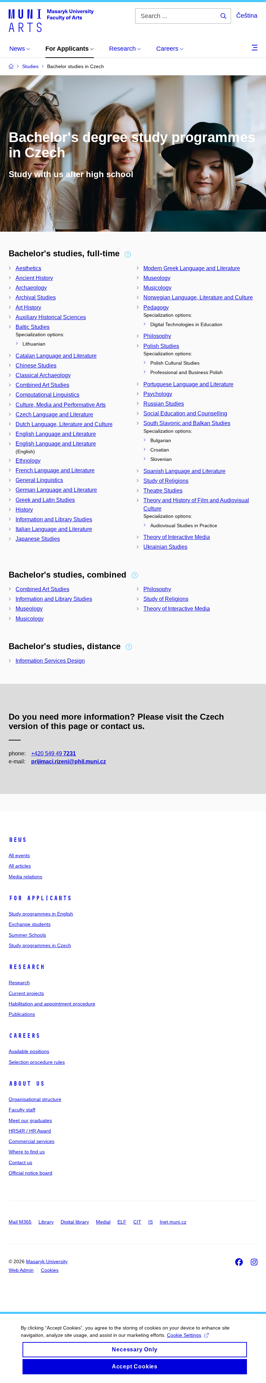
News (18, 840)
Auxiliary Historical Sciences (51, 317)
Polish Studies (161, 346)
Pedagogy (156, 307)
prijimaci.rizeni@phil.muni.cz (68, 761)
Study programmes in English (41, 914)
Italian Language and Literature (54, 529)
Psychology (157, 394)
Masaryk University (47, 1261)
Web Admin (21, 1270)
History (24, 510)
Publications (22, 1014)
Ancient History (34, 278)
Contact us (20, 1162)
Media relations (25, 876)
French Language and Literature (55, 470)
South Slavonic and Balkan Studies (186, 423)
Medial (103, 1222)
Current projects (26, 993)
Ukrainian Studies (165, 547)
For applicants (40, 898)
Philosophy (157, 336)
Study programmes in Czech (40, 945)
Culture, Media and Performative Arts (61, 405)
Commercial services (31, 1141)
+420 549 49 (53, 753)
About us (27, 1083)
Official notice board (30, 1173)
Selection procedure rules (37, 1062)
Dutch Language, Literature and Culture (64, 424)
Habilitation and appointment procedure (52, 1004)
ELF (121, 1222)
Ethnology (28, 461)
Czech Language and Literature (54, 414)
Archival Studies (36, 297)
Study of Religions (165, 481)
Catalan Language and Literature (56, 356)
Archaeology (31, 288)
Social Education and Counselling (185, 413)
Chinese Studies (36, 365)
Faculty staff (22, 1109)
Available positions (29, 1051)
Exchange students (30, 924)
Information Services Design (50, 661)
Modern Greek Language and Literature (191, 268)
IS (150, 1222)
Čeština (246, 15)
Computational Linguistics (47, 395)
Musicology (157, 288)
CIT (137, 1222)
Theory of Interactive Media (176, 537)
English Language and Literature (56, 434)
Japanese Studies (38, 539)
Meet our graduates (30, 1120)
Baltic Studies (33, 327)
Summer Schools (27, 935)
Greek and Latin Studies (45, 500)
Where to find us (27, 1151)
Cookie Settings (184, 1335)
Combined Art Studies (42, 385)
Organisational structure (35, 1099)
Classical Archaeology (43, 375)
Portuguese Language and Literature (188, 384)
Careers (24, 1036)
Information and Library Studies (54, 519)
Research (27, 967)
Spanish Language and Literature (184, 471)
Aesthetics (28, 268)
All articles (20, 866)
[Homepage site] (51, 20)
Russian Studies (163, 404)
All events (19, 855)
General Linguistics (39, 480)
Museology (156, 278)
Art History (28, 307)
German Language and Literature (56, 490)
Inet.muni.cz (173, 1222)
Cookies (50, 1270)
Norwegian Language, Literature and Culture (198, 297)
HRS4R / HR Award (30, 1131)
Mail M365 (20, 1222)
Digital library (75, 1222)
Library (46, 1222)
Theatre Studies (163, 491)
